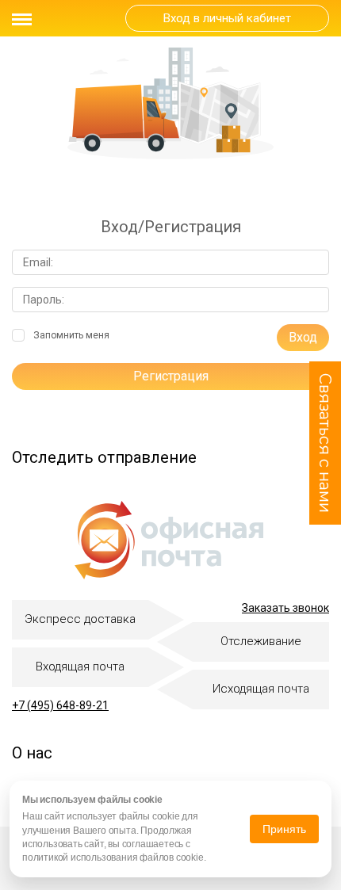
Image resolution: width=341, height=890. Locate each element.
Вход (303, 337)
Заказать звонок (285, 608)
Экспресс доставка (80, 619)
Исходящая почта (261, 689)
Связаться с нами (325, 443)
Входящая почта (80, 666)
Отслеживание (260, 641)
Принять (284, 829)
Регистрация (171, 376)
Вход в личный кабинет (227, 18)
